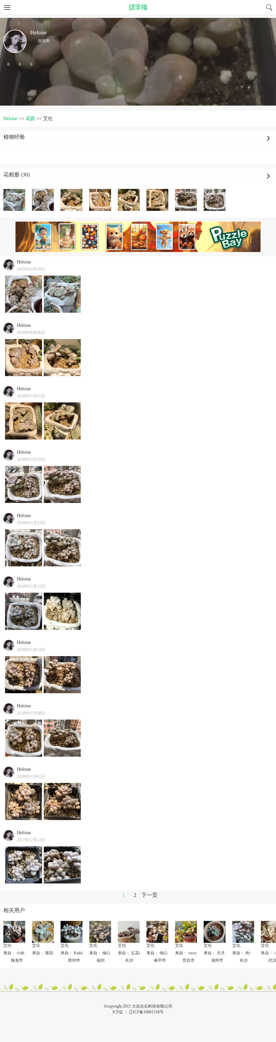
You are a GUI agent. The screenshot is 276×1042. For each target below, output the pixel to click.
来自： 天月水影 (218, 953)
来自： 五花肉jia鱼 (134, 953)
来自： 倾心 (99, 953)
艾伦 (7, 945)
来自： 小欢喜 (16, 953)
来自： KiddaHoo (76, 953)
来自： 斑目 (42, 953)
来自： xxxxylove (190, 953)
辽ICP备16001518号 (146, 1012)
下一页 (149, 895)
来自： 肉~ (242, 953)
